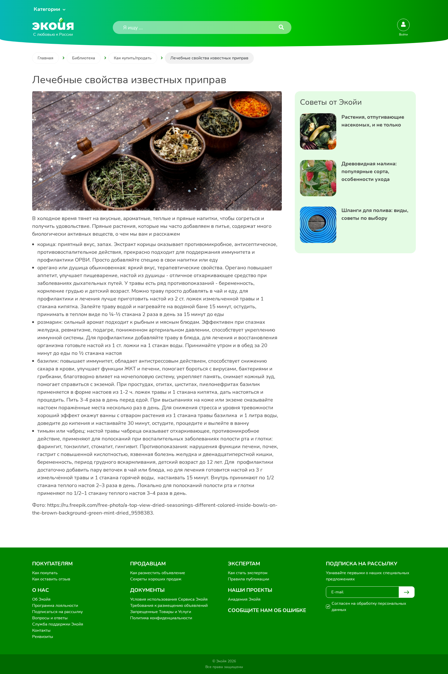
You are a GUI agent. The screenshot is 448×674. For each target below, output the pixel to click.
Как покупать (45, 573)
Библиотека (83, 58)
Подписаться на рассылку (57, 612)
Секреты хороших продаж (155, 579)
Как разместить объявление (157, 573)
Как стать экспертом (248, 573)
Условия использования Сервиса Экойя (169, 599)
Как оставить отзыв (51, 579)
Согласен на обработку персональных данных (369, 607)
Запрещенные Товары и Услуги (160, 612)
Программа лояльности (55, 605)
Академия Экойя (244, 599)
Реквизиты (42, 637)
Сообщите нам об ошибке (267, 610)
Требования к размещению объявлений (169, 605)
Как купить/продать (133, 58)
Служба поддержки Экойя (57, 624)
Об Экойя (41, 599)
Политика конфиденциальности (161, 618)
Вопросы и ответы (50, 618)
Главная (45, 58)
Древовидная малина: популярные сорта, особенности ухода (369, 171)
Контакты (41, 630)
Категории (47, 9)
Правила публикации (248, 579)
